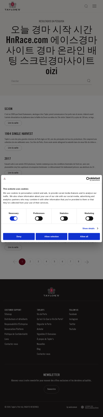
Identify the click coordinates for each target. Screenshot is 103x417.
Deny (18, 236)
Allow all (84, 236)
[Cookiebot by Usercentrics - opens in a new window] (88, 179)
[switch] (39, 218)
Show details (88, 228)
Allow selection (51, 236)
